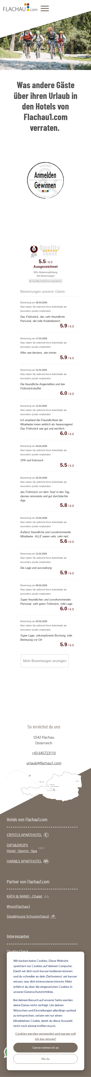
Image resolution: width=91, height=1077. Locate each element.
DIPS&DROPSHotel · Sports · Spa (22, 848)
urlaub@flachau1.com (43, 763)
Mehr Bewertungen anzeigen (44, 661)
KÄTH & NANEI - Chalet (24, 896)
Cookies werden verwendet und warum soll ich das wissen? (45, 1036)
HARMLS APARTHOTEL (24, 861)
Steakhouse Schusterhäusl (28, 916)
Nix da (45, 1059)
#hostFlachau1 (18, 906)
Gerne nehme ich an (45, 1047)
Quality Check (17, 951)
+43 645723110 (44, 753)
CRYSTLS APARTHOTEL (24, 834)
